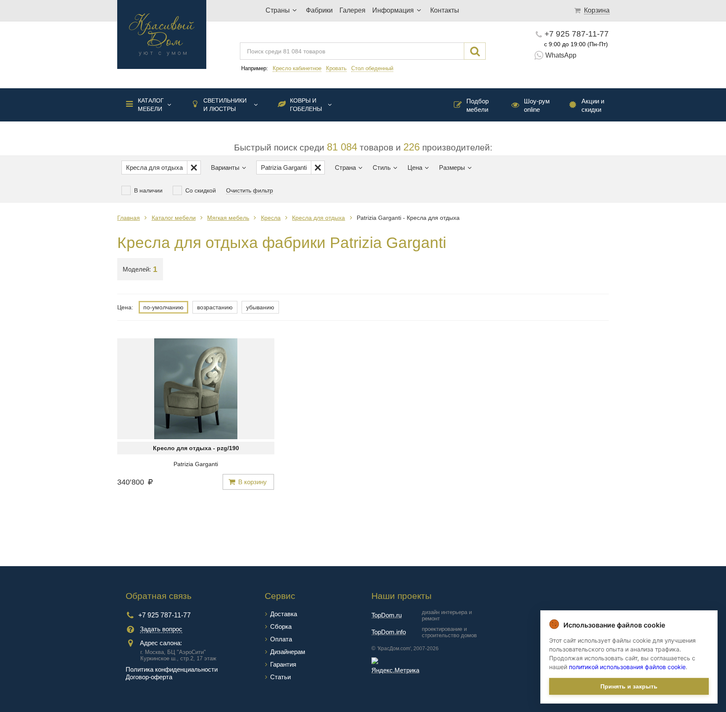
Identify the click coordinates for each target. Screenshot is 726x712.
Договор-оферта (149, 676)
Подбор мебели (477, 105)
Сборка (281, 626)
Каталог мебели (151, 104)
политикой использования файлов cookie (627, 666)
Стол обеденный (372, 68)
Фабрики (319, 10)
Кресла (271, 217)
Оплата (281, 639)
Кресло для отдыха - (196, 448)
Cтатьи (280, 676)
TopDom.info (388, 632)
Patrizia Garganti (196, 464)
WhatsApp (560, 55)
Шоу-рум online (537, 105)
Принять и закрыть (629, 686)
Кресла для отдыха (318, 217)
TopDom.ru (386, 615)
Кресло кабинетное (297, 68)
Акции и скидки (592, 105)
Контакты (444, 10)
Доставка (283, 613)
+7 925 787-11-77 (576, 34)
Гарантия (283, 664)
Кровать (336, 68)
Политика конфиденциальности (172, 669)
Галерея (352, 10)
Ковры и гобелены (306, 104)
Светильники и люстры (225, 104)
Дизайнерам (287, 651)
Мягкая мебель (228, 217)
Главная (128, 217)
